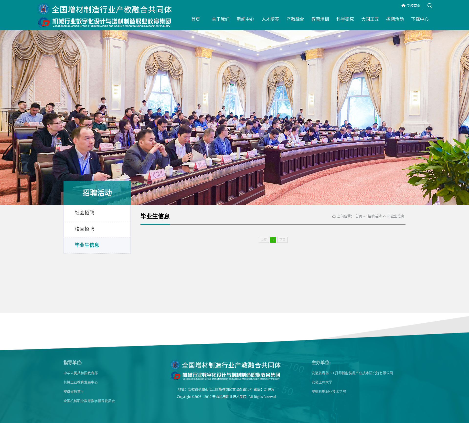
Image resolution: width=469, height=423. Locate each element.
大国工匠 (370, 19)
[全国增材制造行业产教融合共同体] (106, 16)
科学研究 (345, 19)
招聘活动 (395, 19)
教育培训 (320, 19)
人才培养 (270, 19)
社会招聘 (84, 213)
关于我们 (220, 19)
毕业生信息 (87, 245)
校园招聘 (84, 229)
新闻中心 (245, 19)
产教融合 (295, 19)
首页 (195, 19)
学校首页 (413, 6)
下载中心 (420, 19)
